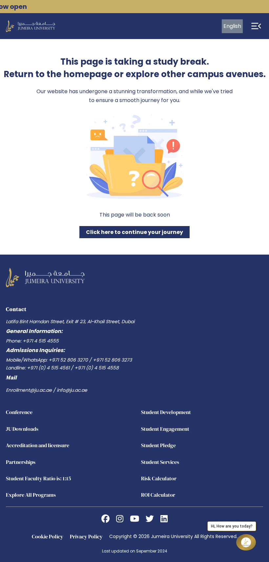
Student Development (166, 412)
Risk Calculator (158, 478)
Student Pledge (158, 445)
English (232, 26)
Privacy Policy (86, 536)
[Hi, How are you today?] (246, 542)
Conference (19, 412)
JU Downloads (22, 428)
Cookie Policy (47, 536)
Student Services (160, 462)
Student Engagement (165, 428)
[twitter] (150, 519)
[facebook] (105, 519)
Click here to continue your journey (134, 232)
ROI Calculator (158, 494)
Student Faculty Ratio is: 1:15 (38, 478)
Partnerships (20, 462)
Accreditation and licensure (37, 445)
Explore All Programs (31, 494)
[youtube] (134, 519)
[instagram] (119, 519)
